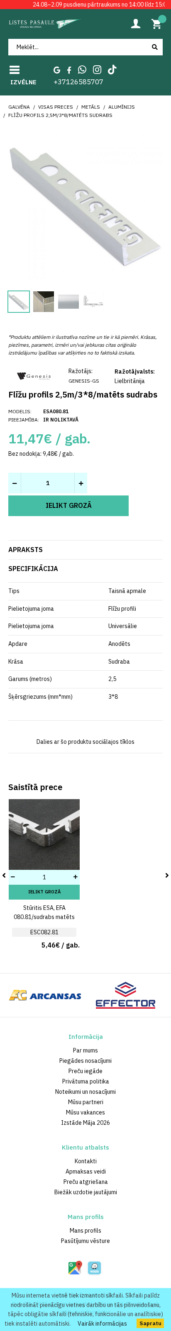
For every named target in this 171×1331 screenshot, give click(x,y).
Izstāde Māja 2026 (85, 1122)
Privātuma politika (85, 1081)
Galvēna (19, 107)
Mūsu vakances (85, 1112)
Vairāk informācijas (102, 1323)
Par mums (85, 1050)
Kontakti (86, 1161)
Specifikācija (33, 568)
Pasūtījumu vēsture (85, 1241)
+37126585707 (78, 81)
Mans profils (85, 1230)
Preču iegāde (85, 1071)
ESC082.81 (44, 932)
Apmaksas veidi (86, 1171)
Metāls (90, 107)
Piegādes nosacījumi (85, 1060)
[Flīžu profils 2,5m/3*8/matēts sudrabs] (85, 203)
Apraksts (25, 549)
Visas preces (55, 107)
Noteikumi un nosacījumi (85, 1091)
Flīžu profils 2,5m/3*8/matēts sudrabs (60, 115)
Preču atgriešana (86, 1182)
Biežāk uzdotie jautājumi (85, 1192)
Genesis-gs (83, 381)
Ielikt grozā (44, 892)
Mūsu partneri (85, 1102)
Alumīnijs (121, 107)
